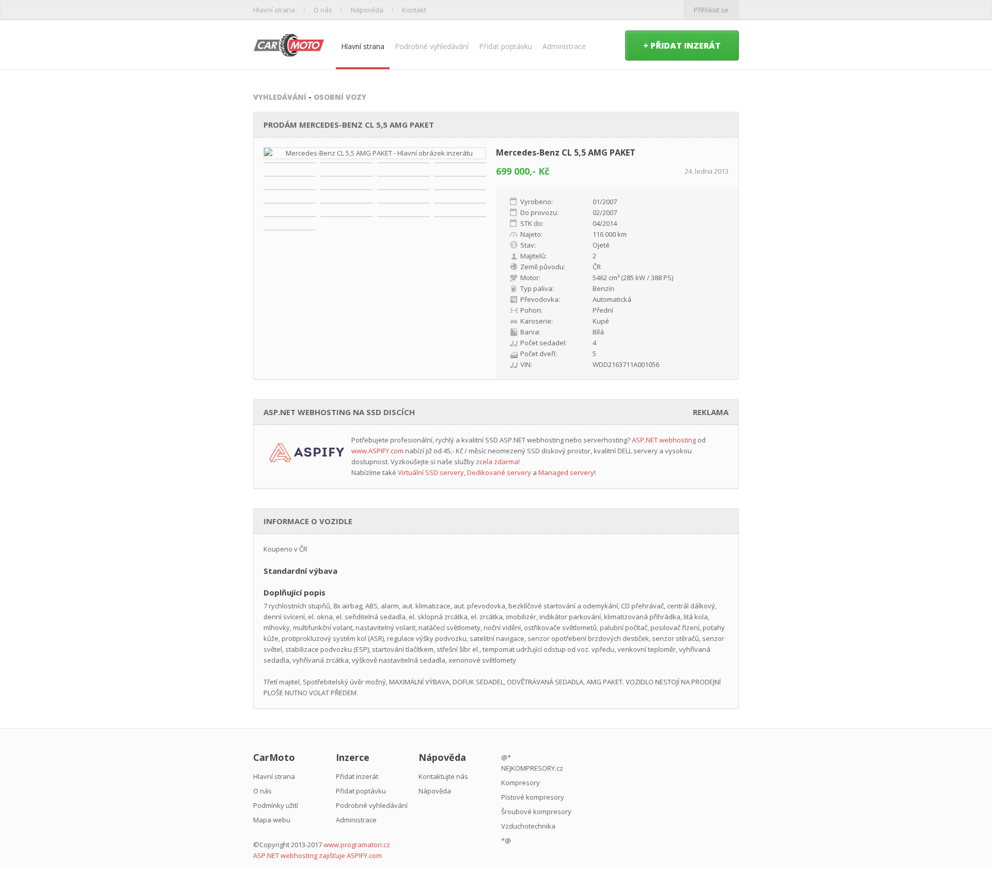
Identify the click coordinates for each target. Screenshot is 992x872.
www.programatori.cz (356, 844)
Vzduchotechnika (528, 826)
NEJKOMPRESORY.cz (532, 768)
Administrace (564, 46)
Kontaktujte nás (443, 776)
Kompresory (520, 782)
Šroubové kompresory (536, 811)
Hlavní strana (274, 9)
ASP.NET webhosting (664, 440)
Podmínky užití (275, 805)
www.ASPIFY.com (377, 450)
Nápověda (367, 9)
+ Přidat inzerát (682, 45)
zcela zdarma (497, 461)
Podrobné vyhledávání (432, 46)
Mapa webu (271, 819)
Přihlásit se (711, 9)
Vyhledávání (279, 97)
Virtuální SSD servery (431, 472)
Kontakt (414, 9)
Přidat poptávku (505, 46)
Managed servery (566, 472)
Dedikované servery (499, 472)
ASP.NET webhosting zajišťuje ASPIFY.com (317, 855)
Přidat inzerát (357, 776)
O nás (323, 9)
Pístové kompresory (532, 797)
